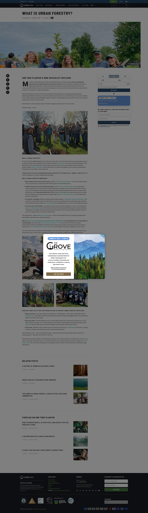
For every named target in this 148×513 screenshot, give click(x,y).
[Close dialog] (103, 235)
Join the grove (58, 274)
